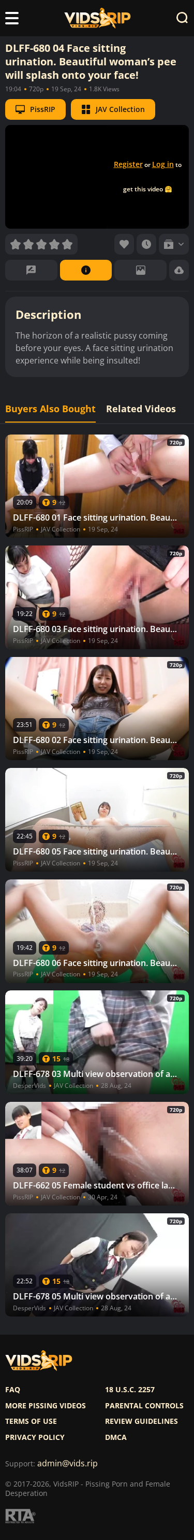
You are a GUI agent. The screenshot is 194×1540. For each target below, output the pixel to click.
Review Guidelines (141, 1421)
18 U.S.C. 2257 (130, 1389)
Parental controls (144, 1405)
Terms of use (31, 1421)
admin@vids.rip (67, 1463)
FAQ (12, 1389)
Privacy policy (35, 1437)
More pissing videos (45, 1405)
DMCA (116, 1437)
